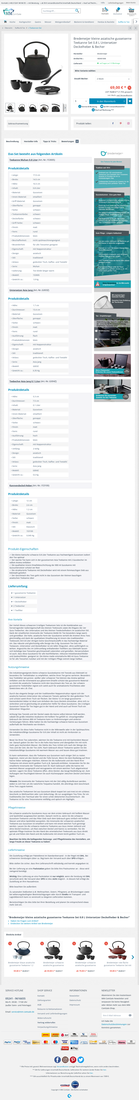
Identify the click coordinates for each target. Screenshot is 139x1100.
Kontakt (41, 995)
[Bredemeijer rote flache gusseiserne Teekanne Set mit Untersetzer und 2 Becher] (118, 950)
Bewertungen (69, 141)
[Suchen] (78, 10)
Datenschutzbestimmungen (114, 1024)
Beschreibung (12, 141)
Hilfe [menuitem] (103, 2)
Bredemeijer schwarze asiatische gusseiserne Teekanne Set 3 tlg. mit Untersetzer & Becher (53, 964)
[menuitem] (61, 10)
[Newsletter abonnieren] (130, 1015)
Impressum (75, 1004)
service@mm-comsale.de (23, 1011)
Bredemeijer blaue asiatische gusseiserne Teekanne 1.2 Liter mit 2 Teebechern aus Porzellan (21, 964)
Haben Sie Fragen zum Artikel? (24, 921)
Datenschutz (75, 1000)
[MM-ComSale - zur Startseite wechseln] (12, 12)
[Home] (5, 21)
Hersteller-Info (31, 141)
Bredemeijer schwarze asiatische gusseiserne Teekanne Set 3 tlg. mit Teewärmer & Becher (85, 964)
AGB (39, 1004)
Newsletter (74, 995)
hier (104, 1070)
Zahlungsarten (44, 1000)
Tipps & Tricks (49, 141)
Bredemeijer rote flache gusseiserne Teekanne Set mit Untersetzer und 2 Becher (117, 964)
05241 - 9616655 (15, 998)
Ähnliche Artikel (13, 934)
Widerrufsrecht (44, 1018)
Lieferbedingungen (115, 3)
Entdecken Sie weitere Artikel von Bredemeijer (31, 923)
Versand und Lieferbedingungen (52, 1013)
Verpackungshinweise (47, 1027)
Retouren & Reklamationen (49, 1009)
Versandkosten (63, 1066)
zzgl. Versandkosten (124, 95)
